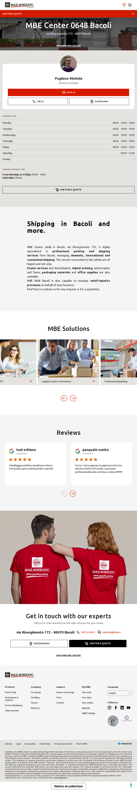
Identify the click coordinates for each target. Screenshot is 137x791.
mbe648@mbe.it (111, 632)
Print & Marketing (13, 705)
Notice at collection (68, 786)
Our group (36, 692)
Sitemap (8, 744)
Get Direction (101, 101)
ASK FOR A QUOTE (12, 14)
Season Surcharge (65, 692)
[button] (130, 5)
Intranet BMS (81, 744)
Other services (12, 710)
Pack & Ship (10, 692)
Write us (71, 92)
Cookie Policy (44, 744)
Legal (18, 744)
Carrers (34, 702)
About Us (35, 708)
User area (86, 692)
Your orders (87, 702)
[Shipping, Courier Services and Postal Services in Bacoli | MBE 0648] (19, 5)
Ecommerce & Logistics (11, 698)
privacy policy (30, 744)
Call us (40, 101)
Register (86, 708)
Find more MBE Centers (68, 46)
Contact (60, 702)
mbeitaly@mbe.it (61, 778)
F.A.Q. (59, 697)
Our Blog (35, 697)
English (112, 693)
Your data (86, 697)
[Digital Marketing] (125, 743)
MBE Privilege (88, 713)
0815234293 (88, 632)
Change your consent (63, 744)
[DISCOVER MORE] (30, 381)
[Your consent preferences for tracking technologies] (131, 785)
